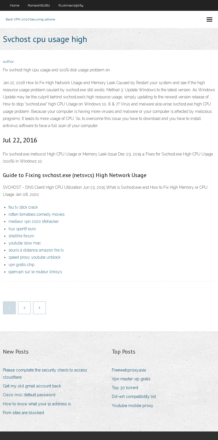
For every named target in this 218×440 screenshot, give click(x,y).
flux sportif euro (22, 229)
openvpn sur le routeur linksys (35, 271)
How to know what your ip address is (37, 404)
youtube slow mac (25, 243)
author (8, 61)
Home (14, 5)
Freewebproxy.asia (129, 370)
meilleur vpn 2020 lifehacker (34, 221)
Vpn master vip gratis (131, 379)
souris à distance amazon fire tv (36, 250)
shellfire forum (21, 236)
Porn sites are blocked (23, 412)
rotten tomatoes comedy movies (36, 214)
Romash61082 (39, 5)
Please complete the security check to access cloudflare (45, 373)
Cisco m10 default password (29, 395)
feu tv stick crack (23, 207)
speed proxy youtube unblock (34, 257)
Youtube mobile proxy (132, 405)
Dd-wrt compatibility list (134, 396)
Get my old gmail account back (32, 386)
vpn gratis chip (21, 264)
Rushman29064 (70, 5)
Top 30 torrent (125, 387)
